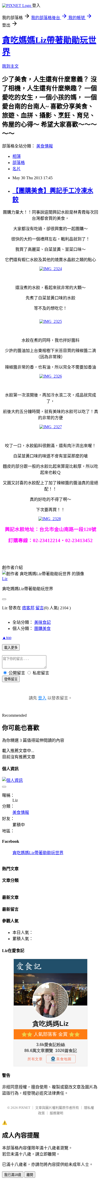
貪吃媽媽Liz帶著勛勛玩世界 (37, 853)
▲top (6, 637)
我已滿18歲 (12, 1175)
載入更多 (11, 648)
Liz (5, 578)
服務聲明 (56, 1113)
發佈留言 (11, 679)
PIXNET (24, 1108)
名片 (16, 169)
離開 (29, 1175)
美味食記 (42, 622)
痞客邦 (28, 608)
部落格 (18, 162)
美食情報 (44, 146)
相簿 (16, 156)
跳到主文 (10, 66)
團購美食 (42, 628)
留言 (39, 608)
